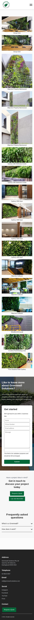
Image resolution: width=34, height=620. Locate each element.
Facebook (5, 593)
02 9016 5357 (6, 574)
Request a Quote (17, 493)
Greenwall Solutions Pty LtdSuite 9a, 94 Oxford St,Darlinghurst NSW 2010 (10, 563)
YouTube (4, 596)
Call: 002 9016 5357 (17, 498)
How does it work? (9, 529)
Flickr (3, 598)
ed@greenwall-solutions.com (11, 581)
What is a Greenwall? (10, 523)
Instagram (5, 590)
